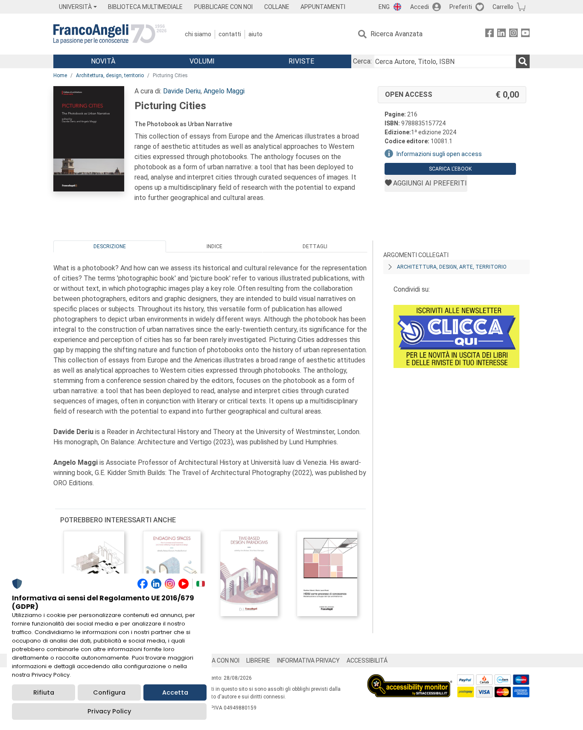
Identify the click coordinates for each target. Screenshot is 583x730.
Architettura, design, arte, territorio (452, 267)
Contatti (230, 34)
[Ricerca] (523, 61)
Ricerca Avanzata (396, 34)
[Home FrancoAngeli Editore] (109, 34)
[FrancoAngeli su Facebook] (489, 34)
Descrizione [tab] (109, 246)
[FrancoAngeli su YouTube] (525, 34)
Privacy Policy (109, 711)
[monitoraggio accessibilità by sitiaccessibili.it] (409, 679)
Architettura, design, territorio (110, 75)
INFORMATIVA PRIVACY (308, 660)
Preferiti (460, 6)
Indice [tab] (214, 246)
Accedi (419, 6)
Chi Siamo (198, 34)
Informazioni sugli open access (439, 154)
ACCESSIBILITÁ (367, 660)
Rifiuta (43, 692)
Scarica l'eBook (450, 169)
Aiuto (255, 34)
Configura (109, 692)
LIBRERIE (258, 660)
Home (60, 75)
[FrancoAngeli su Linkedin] (501, 34)
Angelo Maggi (224, 91)
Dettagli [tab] (315, 246)
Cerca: (362, 61)
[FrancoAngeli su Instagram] (513, 34)
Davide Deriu (182, 91)
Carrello (503, 6)
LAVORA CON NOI (216, 660)
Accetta (175, 692)
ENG (384, 6)
